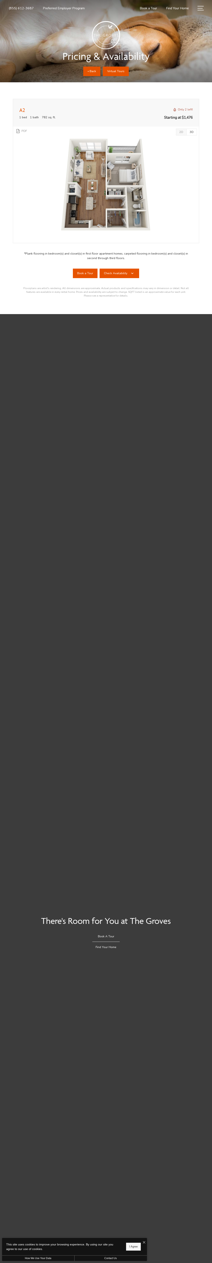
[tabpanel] (106, 185)
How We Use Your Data (38, 1258)
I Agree (133, 1246)
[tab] (181, 132)
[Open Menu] (201, 8)
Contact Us (110, 1258)
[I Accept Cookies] (144, 1243)
